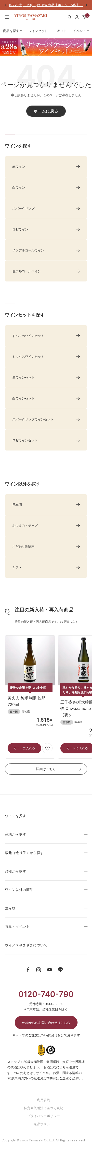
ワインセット (38, 31)
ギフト (62, 31)
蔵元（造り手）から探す (24, 853)
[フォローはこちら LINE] (60, 969)
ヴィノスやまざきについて (26, 945)
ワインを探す (15, 816)
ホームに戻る (46, 111)
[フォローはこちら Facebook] (28, 969)
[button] (47, 748)
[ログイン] (77, 17)
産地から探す (15, 834)
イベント (79, 31)
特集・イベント (17, 926)
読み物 (10, 908)
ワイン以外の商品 (19, 889)
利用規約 (43, 1100)
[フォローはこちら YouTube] (49, 969)
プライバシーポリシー (43, 1116)
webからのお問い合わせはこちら (46, 1023)
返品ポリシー (43, 1124)
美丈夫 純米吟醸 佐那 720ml (26, 701)
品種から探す (15, 871)
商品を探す (11, 31)
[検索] (69, 17)
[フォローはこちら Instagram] (38, 969)
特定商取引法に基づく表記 (43, 1108)
